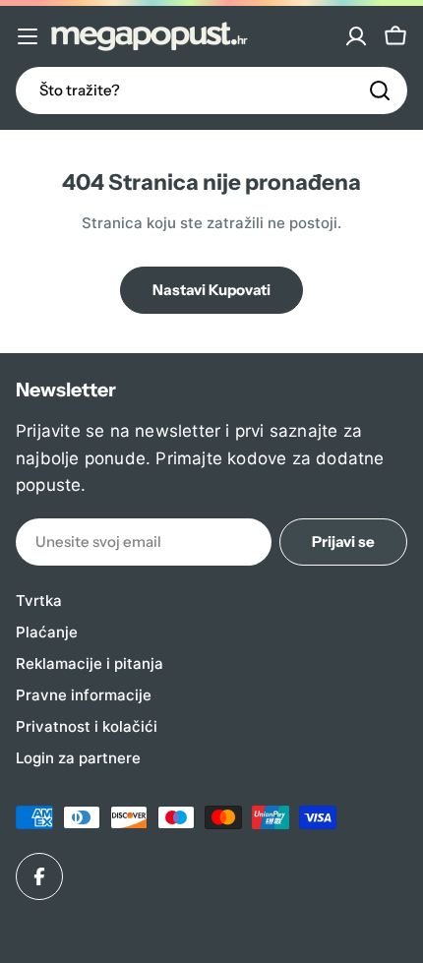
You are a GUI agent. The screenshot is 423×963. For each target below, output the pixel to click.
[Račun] (356, 36)
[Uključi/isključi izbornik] (27, 36)
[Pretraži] (380, 90)
